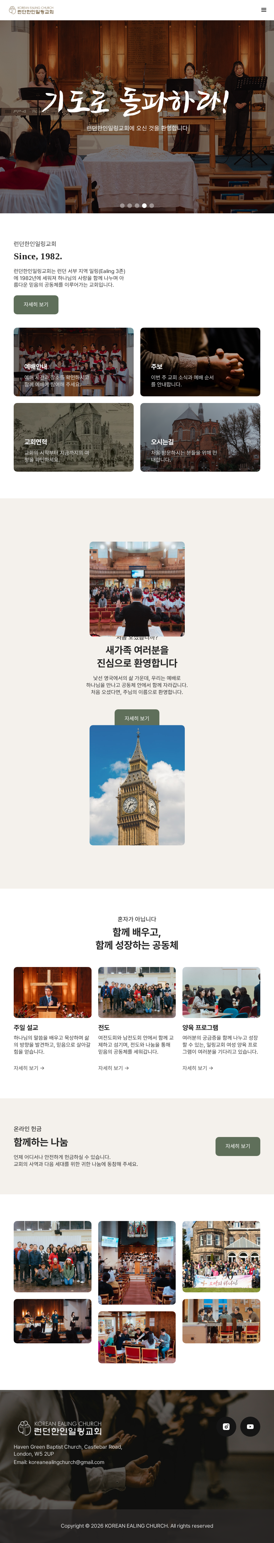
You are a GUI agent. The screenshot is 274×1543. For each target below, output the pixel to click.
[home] (31, 10)
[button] (264, 10)
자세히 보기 (36, 304)
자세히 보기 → (29, 1068)
